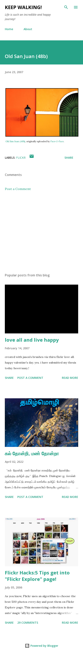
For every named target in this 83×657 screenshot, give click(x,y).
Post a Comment (18, 189)
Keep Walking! (23, 7)
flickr (21, 157)
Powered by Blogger (44, 646)
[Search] (66, 7)
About (28, 29)
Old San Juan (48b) (15, 141)
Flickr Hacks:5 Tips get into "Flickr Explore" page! (37, 575)
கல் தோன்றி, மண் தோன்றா (32, 453)
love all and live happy (32, 339)
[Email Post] (31, 157)
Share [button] (68, 157)
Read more (70, 378)
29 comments (27, 622)
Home (9, 29)
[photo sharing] (41, 135)
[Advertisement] (41, 232)
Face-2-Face (57, 141)
